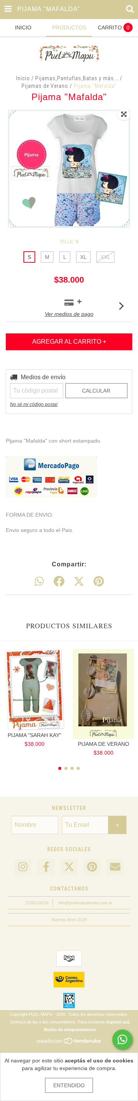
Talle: (69, 241)
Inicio (23, 78)
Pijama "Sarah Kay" (34, 735)
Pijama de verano (103, 744)
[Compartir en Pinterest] (99, 581)
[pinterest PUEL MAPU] (92, 867)
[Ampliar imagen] (123, 114)
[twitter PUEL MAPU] (69, 867)
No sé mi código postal (34, 404)
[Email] (115, 867)
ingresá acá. (118, 1022)
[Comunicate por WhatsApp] (122, 1039)
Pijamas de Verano (44, 86)
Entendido (69, 1085)
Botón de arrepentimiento (70, 1029)
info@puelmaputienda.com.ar (85, 903)
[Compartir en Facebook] (59, 581)
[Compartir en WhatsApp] (39, 581)
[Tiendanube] (69, 1043)
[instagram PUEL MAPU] (23, 867)
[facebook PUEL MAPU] (46, 867)
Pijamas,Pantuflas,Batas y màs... (76, 78)
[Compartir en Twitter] (79, 581)
